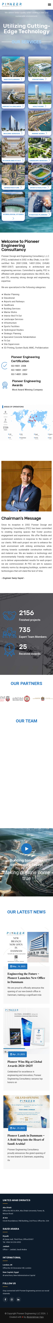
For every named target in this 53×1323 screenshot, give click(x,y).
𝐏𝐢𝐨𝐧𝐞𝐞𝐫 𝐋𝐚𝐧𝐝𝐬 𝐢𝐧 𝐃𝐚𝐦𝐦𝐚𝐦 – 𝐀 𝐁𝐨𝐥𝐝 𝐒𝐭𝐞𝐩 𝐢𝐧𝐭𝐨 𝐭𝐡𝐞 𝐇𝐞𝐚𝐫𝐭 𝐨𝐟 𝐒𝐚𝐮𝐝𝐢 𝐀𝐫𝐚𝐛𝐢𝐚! (26, 1140)
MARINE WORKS (38, 134)
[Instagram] (11, 1299)
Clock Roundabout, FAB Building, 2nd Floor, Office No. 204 (26, 1221)
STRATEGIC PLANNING (38, 215)
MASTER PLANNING (12, 79)
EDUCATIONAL (38, 79)
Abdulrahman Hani (35, 1317)
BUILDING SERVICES (12, 134)
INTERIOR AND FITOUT (11, 161)
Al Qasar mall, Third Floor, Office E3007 (18, 1239)
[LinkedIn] (18, 1299)
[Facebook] (5, 1299)
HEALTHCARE (38, 106)
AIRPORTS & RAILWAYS (11, 106)
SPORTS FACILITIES (38, 188)
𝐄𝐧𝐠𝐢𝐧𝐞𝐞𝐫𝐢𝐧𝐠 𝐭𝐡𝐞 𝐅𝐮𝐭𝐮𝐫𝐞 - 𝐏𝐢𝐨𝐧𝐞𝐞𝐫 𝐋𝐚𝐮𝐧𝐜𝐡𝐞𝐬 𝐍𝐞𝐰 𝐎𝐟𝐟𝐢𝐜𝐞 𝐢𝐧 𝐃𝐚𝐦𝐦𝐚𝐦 (26, 978)
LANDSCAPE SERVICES (38, 161)
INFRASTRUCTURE (12, 188)
